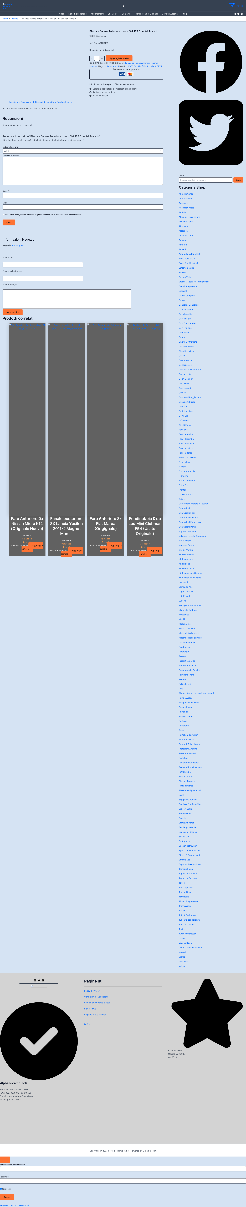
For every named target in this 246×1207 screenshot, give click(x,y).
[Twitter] (238, 14)
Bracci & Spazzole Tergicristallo (194, 281)
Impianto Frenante (187, 531)
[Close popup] (5, 1160)
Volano (182, 966)
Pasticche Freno (186, 674)
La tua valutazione (11, 147)
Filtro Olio (183, 485)
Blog (184, 13)
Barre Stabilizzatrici (188, 263)
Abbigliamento (186, 194)
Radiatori (183, 758)
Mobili (182, 619)
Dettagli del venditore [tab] (45, 102)
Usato (182, 938)
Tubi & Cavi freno (187, 915)
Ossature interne (187, 642)
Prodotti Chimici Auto (189, 744)
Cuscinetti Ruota (187, 402)
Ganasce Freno (186, 494)
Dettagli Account (170, 13)
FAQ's (87, 1024)
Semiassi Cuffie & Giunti (190, 804)
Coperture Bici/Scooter (190, 369)
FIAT (130, 66)
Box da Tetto (185, 277)
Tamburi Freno (186, 869)
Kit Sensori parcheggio (190, 577)
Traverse (183, 910)
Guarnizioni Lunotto (188, 517)
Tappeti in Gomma (188, 873)
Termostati (184, 896)
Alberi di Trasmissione (189, 217)
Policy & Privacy (92, 991)
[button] (123, 5)
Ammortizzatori (186, 235)
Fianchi (182, 466)
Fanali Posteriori (186, 443)
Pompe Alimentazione (189, 702)
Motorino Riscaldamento (191, 637)
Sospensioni (185, 836)
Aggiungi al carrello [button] (32, 547)
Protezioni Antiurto (188, 748)
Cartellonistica (186, 314)
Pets (181, 688)
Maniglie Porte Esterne (190, 605)
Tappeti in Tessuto (188, 878)
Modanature (185, 624)
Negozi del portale (77, 13)
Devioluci (183, 415)
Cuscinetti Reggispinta (190, 397)
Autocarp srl (113, 66)
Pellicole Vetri (185, 684)
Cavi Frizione (185, 328)
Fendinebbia (185, 462)
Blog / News (90, 1008)
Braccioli (183, 291)
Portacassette (185, 716)
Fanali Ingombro (186, 439)
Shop (61, 13)
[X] (39, 980)
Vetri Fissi (183, 961)
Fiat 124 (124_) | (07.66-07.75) (148, 66)
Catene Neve (185, 318)
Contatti (126, 13)
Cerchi (182, 337)
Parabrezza (184, 647)
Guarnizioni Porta (187, 526)
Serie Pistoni (185, 813)
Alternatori (184, 226)
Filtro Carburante (187, 480)
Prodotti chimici (186, 739)
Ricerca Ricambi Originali (146, 13)
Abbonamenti (97, 13)
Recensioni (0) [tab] (28, 102)
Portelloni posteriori (188, 735)
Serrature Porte (186, 822)
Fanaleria (129, 63)
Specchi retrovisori (188, 846)
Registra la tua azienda (95, 1014)
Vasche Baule (185, 943)
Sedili (181, 795)
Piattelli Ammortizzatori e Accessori (196, 693)
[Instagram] (242, 14)
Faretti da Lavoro (187, 457)
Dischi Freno (185, 425)
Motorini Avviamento (189, 633)
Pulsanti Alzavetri (187, 753)
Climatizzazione (186, 351)
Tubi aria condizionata (189, 920)
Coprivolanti (185, 388)
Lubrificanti (184, 596)
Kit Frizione (184, 563)
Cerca (181, 175)
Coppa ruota (185, 374)
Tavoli (182, 883)
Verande (183, 952)
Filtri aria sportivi (187, 471)
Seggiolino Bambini (188, 799)
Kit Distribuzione (187, 554)
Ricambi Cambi (186, 776)
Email (5, 203)
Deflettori (183, 406)
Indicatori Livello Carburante (192, 536)
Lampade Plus (185, 587)
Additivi (182, 212)
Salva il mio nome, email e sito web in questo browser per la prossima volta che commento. (43, 214)
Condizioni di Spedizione (96, 996)
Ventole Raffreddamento (191, 947)
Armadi (182, 249)
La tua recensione (11, 155)
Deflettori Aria (186, 411)
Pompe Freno (185, 707)
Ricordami (6, 1189)
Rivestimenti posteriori (190, 790)
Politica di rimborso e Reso (97, 1002)
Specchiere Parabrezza (190, 850)
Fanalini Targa (185, 452)
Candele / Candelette (189, 305)
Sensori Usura (185, 809)
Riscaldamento (186, 785)
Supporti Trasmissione (190, 864)
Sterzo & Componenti (189, 855)
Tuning (182, 929)
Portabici (183, 711)
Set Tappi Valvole (187, 827)
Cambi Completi (187, 295)
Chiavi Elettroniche (188, 342)
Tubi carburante (186, 924)
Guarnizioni (184, 508)
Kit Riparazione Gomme (190, 573)
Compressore (185, 360)
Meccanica (184, 614)
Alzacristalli (184, 231)
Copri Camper (186, 379)
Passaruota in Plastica (189, 670)
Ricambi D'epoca (187, 781)
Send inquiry (12, 312)
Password (4, 1177)
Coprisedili (184, 383)
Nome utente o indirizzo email (12, 1164)
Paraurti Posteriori (188, 665)
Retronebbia (185, 772)
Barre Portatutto (187, 258)
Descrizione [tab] (14, 102)
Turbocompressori (188, 933)
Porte (181, 730)
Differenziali (185, 420)
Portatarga (184, 725)
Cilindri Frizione (186, 346)
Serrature (183, 818)
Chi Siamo (113, 13)
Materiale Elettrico (188, 610)
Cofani (182, 355)
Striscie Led (184, 859)
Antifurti (183, 244)
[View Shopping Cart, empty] (231, 5)
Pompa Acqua (185, 698)
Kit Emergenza (186, 559)
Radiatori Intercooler (189, 762)
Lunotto (182, 600)
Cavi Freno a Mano (188, 323)
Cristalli (182, 392)
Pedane (182, 679)
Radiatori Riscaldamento (190, 767)
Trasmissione (185, 906)
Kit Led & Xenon (186, 568)
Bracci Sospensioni (188, 286)
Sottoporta (184, 841)
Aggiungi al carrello (119, 58)
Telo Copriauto (186, 887)
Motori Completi (187, 628)
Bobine (182, 272)
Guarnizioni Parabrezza (190, 522)
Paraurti (183, 656)
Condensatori (185, 365)
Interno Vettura (186, 550)
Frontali (182, 489)
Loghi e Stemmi (186, 591)
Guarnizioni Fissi (187, 513)
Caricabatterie (186, 309)
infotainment (185, 540)
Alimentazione (186, 221)
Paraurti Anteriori (187, 661)
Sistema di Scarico (188, 832)
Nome (6, 191)
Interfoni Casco (186, 545)
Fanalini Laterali (186, 448)
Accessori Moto (186, 207)
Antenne (183, 240)
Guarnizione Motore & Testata (193, 503)
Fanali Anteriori (142, 63)
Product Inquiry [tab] (64, 102)
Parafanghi (184, 651)
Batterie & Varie (186, 268)
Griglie (182, 499)
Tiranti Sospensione (188, 901)
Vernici (182, 957)
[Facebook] (234, 14)
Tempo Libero (185, 892)
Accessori (183, 203)
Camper (183, 300)
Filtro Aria (183, 476)
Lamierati (183, 582)
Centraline (184, 332)
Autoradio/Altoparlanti (190, 254)
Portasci (183, 721)
